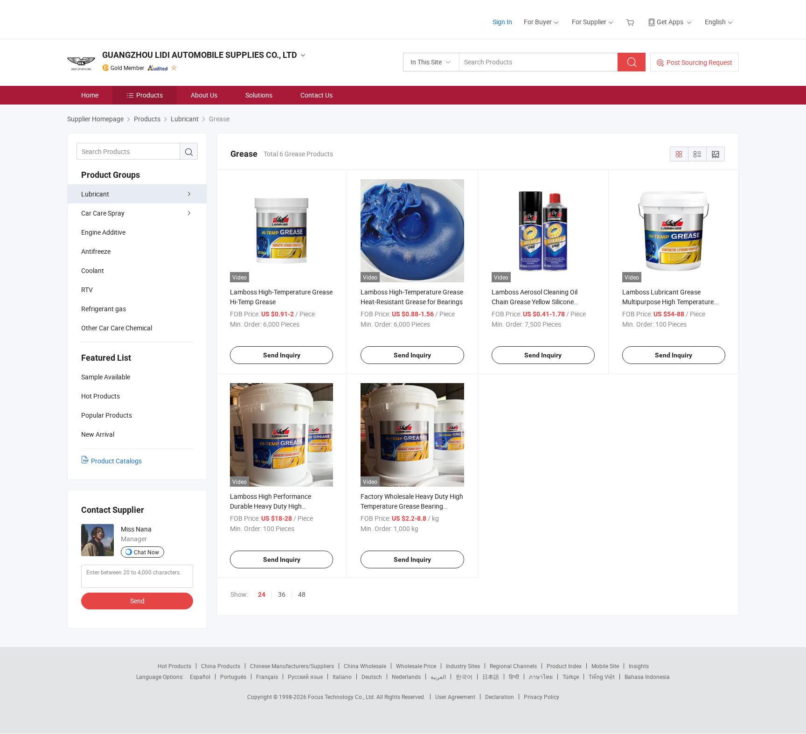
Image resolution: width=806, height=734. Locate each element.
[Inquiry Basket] (631, 21)
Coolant (92, 270)
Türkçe (571, 676)
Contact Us (316, 95)
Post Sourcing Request (699, 62)
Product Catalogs (116, 460)
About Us (204, 95)
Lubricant (95, 193)
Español (200, 676)
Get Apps (670, 21)
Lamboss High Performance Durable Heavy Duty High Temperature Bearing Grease (271, 506)
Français (267, 676)
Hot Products (174, 666)
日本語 (490, 676)
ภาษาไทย (541, 676)
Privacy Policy (541, 696)
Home (89, 95)
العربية (438, 676)
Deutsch (371, 676)
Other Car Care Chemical (116, 327)
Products (149, 95)
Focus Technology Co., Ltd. (342, 696)
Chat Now (146, 552)
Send (137, 600)
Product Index (564, 666)
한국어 (464, 676)
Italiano (342, 676)
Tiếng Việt (602, 676)
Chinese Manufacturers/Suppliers (292, 666)
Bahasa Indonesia (647, 676)
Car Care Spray (103, 213)
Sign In (502, 21)
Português (233, 676)
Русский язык (305, 676)
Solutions (258, 95)
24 (261, 594)
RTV (87, 289)
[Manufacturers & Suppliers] (127, 18)
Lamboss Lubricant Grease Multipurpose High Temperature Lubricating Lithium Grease (668, 301)
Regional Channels (513, 666)
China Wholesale (365, 666)
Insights (639, 666)
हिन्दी (514, 676)
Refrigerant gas (103, 308)
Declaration (499, 696)
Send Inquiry (281, 355)
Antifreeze (96, 251)
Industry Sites (463, 666)
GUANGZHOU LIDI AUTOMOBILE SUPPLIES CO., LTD (199, 55)
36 (281, 594)
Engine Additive (103, 232)
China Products (220, 666)
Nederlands (406, 676)
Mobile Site (605, 666)
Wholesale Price (416, 666)
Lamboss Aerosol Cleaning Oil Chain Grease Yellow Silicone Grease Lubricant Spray (534, 301)
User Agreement (455, 696)
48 (302, 594)
